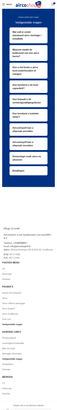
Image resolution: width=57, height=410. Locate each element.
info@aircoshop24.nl (20, 246)
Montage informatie (11, 353)
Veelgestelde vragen (12, 324)
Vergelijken (7, 364)
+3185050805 (19, 243)
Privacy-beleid (9, 338)
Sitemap (6, 369)
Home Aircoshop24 (11, 293)
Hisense (6, 279)
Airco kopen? (8, 308)
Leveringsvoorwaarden (13, 343)
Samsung (6, 274)
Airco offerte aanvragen (13, 303)
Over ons (6, 319)
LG (3, 268)
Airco (4, 298)
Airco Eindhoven (10, 314)
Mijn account (8, 348)
